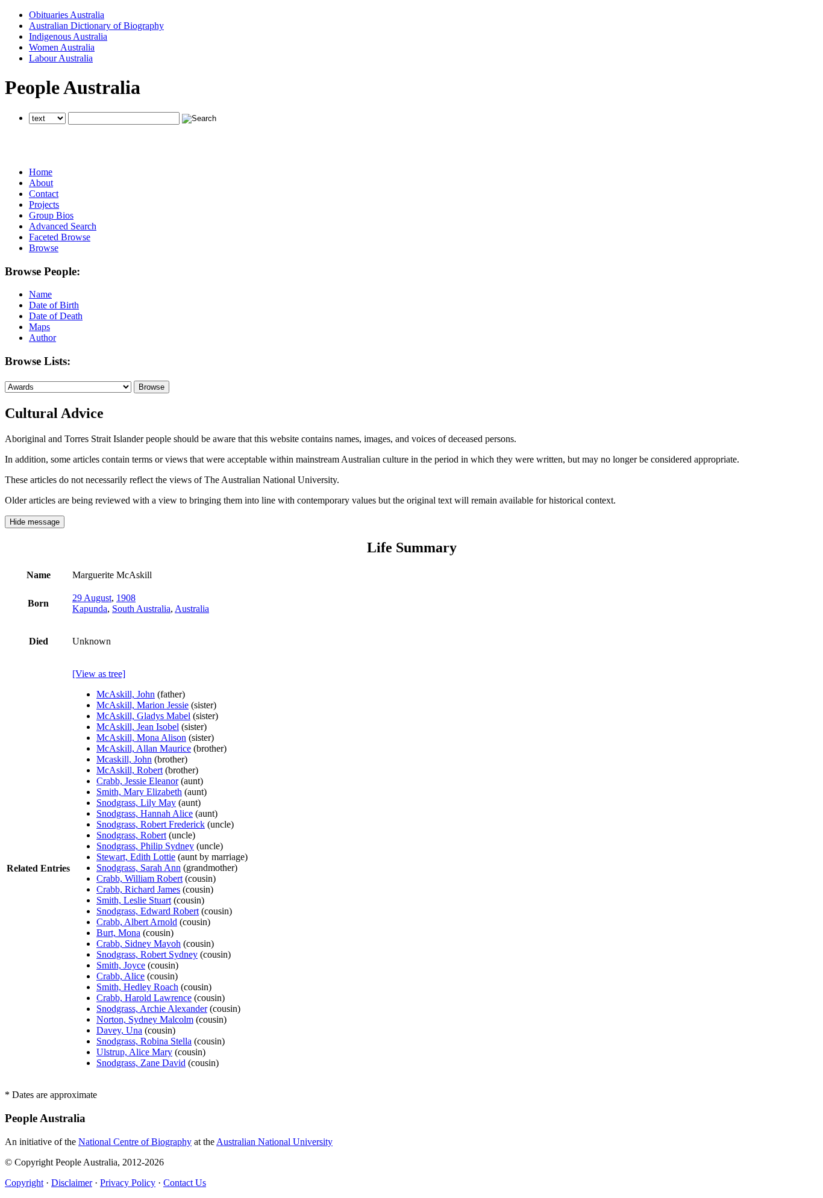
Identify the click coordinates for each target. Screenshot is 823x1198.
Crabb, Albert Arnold (136, 922)
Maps (39, 327)
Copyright (24, 1183)
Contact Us (184, 1183)
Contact (43, 194)
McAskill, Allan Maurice (143, 748)
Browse (43, 248)
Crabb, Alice (120, 976)
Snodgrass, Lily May (136, 802)
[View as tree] (98, 674)
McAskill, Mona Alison (141, 737)
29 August (91, 598)
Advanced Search (62, 226)
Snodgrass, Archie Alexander (151, 1008)
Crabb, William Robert (139, 878)
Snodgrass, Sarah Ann (138, 868)
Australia (192, 609)
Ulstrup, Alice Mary (134, 1052)
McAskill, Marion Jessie (142, 705)
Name (40, 294)
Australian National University (274, 1142)
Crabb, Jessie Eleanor (137, 781)
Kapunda (89, 609)
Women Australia (62, 47)
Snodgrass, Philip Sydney (145, 846)
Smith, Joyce (120, 965)
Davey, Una (119, 1030)
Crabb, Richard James (138, 889)
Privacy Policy (127, 1183)
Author (42, 337)
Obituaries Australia (66, 15)
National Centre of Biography (135, 1142)
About (41, 183)
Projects (44, 204)
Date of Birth (54, 305)
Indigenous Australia (68, 36)
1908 (126, 598)
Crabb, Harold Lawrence (144, 998)
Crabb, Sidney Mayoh (138, 943)
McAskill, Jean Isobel (137, 727)
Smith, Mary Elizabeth (139, 792)
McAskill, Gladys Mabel (143, 716)
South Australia (141, 609)
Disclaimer (71, 1183)
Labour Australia (61, 58)
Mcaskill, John (124, 759)
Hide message (35, 521)
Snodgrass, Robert (131, 835)
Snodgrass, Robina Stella (144, 1041)
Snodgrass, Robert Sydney (147, 954)
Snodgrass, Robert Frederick (150, 824)
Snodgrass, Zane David (141, 1063)
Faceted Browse (59, 237)
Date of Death (56, 316)
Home (40, 172)
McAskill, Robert (129, 770)
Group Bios (51, 215)
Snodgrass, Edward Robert (147, 911)
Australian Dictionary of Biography (96, 25)
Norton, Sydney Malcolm (144, 1019)
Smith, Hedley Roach (137, 987)
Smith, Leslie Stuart (133, 900)
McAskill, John (125, 694)
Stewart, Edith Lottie (135, 857)
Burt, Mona (118, 933)
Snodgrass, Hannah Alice (144, 813)
